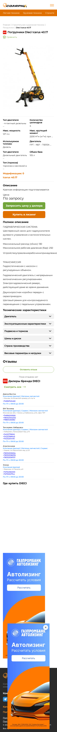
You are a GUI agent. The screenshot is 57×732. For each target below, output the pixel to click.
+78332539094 (9, 453)
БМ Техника (8, 408)
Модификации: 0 (13, 173)
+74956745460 (9, 401)
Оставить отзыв (28, 369)
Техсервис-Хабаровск (13, 427)
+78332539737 (9, 457)
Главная (6, 25)
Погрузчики (8, 27)
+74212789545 (9, 436)
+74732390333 (9, 472)
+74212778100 (9, 434)
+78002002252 (9, 418)
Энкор (6, 465)
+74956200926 (9, 415)
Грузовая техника (32, 13)
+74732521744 (9, 474)
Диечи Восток (9, 394)
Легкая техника (11, 13)
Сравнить (12, 37)
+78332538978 (9, 455)
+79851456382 (9, 420)
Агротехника (9, 446)
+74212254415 (9, 438)
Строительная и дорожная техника (28, 25)
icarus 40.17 (10, 177)
